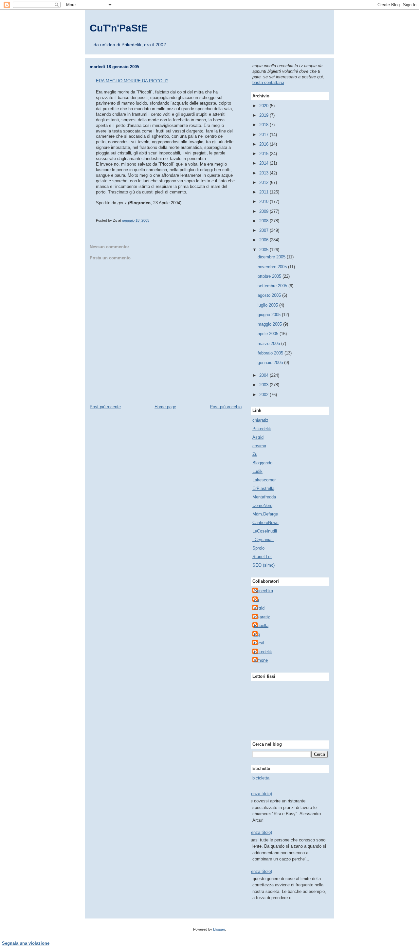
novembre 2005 (273, 266)
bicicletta (260, 778)
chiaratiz (260, 420)
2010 (264, 201)
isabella (261, 625)
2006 (264, 239)
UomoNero (262, 505)
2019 (264, 115)
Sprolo (258, 548)
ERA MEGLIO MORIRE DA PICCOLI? (132, 80)
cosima (259, 445)
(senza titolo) (259, 793)
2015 (264, 153)
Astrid (258, 437)
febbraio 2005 (271, 353)
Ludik (257, 471)
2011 (264, 192)
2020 (264, 105)
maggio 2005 (270, 324)
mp (257, 634)
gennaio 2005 (271, 362)
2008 (264, 220)
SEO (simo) (263, 565)
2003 (264, 384)
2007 (264, 230)
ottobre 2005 (270, 276)
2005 (264, 249)
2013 (264, 173)
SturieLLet (262, 556)
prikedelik (263, 651)
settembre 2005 (273, 285)
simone (261, 660)
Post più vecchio (226, 406)
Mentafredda (264, 496)
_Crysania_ (263, 539)
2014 (264, 163)
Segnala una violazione (25, 943)
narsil (259, 642)
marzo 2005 (269, 343)
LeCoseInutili (264, 531)
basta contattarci (268, 82)
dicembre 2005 (272, 256)
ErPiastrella (263, 488)
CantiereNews (265, 522)
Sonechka (263, 590)
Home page (165, 406)
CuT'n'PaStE (119, 28)
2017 (264, 134)
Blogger (219, 929)
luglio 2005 (268, 305)
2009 (264, 211)
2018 (264, 124)
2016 (264, 144)
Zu (254, 454)
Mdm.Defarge (265, 514)
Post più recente (105, 406)
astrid (259, 608)
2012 (264, 182)
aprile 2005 (269, 333)
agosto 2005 (270, 295)
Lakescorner (264, 479)
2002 (264, 394)
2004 (264, 375)
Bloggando (262, 462)
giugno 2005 (270, 314)
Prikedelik (261, 428)
